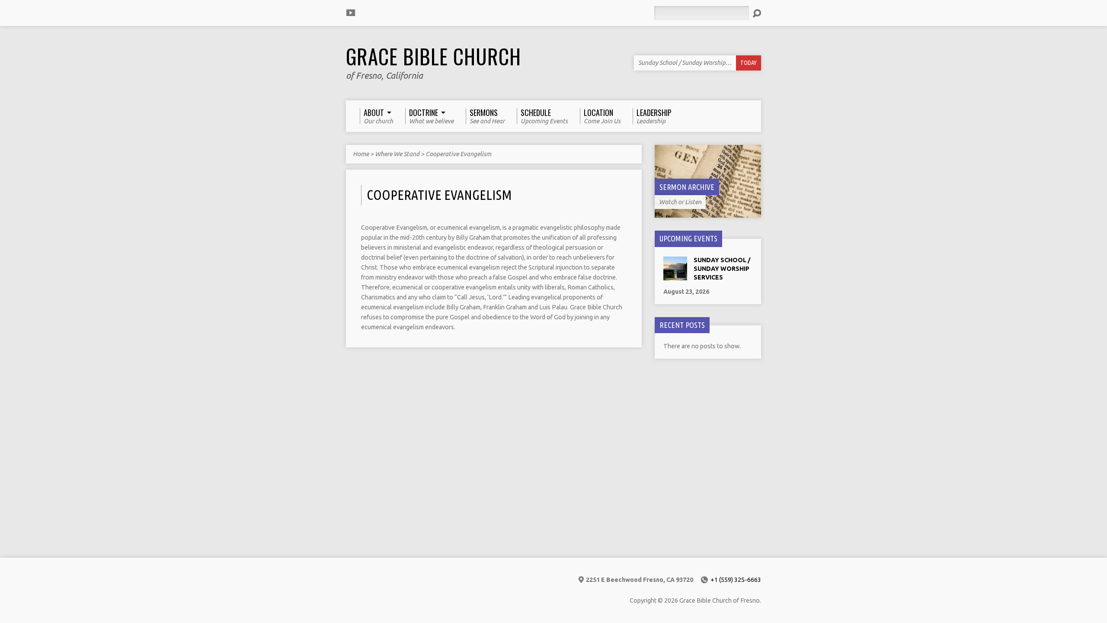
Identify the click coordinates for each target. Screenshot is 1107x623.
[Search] (756, 13)
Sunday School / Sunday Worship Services (722, 269)
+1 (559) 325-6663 (735, 579)
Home (361, 154)
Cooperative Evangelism (458, 154)
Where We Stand (397, 154)
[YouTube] (350, 12)
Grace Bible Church (433, 56)
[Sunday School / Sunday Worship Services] (675, 276)
